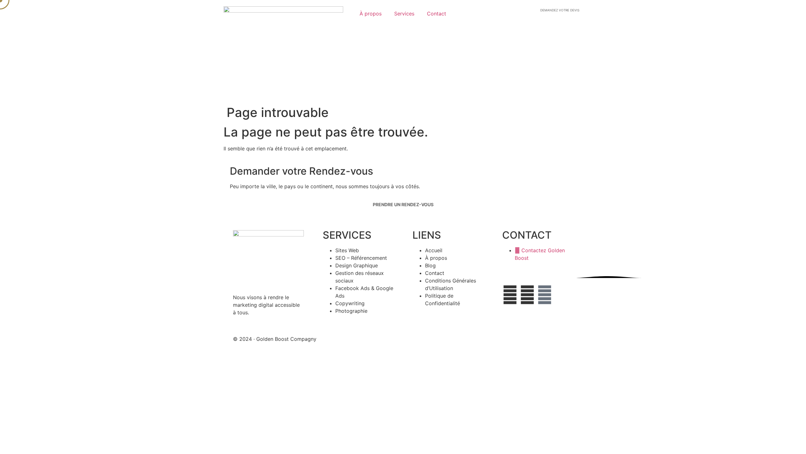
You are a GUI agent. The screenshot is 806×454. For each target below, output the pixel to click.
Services (404, 13)
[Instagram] (545, 295)
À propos (371, 13)
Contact (436, 13)
